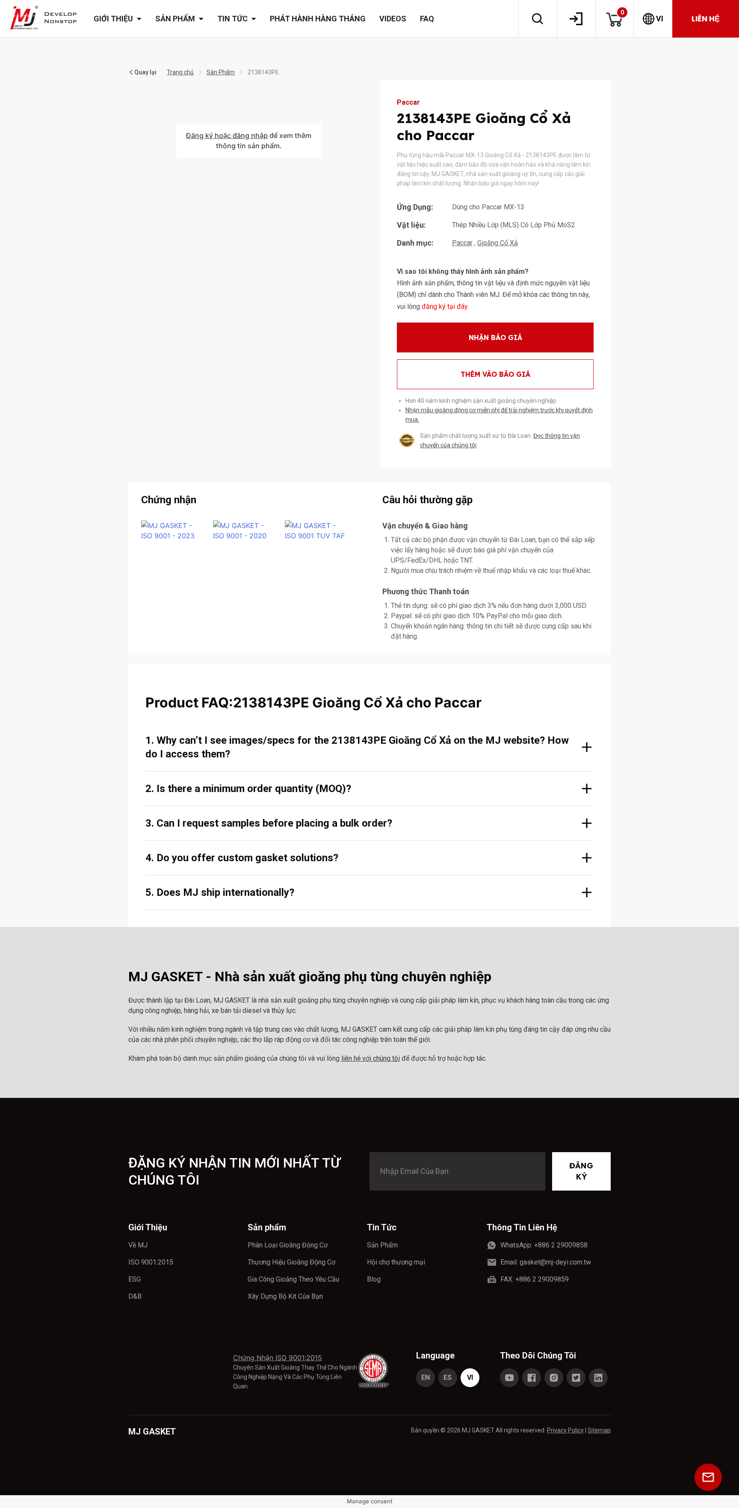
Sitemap (599, 1430)
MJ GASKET (152, 1431)
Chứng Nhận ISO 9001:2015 (277, 1357)
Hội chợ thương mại (396, 1262)
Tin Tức (381, 1227)
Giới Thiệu (147, 1227)
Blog (374, 1279)
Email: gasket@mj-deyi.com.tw (545, 1262)
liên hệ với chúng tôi (370, 1058)
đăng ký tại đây (444, 306)
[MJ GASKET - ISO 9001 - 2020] (244, 530)
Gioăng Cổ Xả (497, 243)
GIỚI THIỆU (113, 18)
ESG (134, 1279)
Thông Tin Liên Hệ (522, 1227)
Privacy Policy (565, 1430)
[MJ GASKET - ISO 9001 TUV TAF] (315, 530)
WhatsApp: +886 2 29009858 (544, 1245)
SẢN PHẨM (175, 18)
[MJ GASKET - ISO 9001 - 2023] (172, 530)
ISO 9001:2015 (150, 1262)
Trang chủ (180, 72)
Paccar (462, 243)
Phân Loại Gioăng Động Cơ (288, 1245)
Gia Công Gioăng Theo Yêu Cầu (293, 1279)
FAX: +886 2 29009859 (534, 1279)
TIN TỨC (232, 18)
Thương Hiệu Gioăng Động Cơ (291, 1262)
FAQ (427, 18)
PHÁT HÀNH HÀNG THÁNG (318, 18)
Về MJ (138, 1245)
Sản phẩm (267, 1227)
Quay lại (145, 72)
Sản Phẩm (221, 72)
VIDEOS (392, 18)
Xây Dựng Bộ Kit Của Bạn (285, 1296)
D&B (135, 1296)
